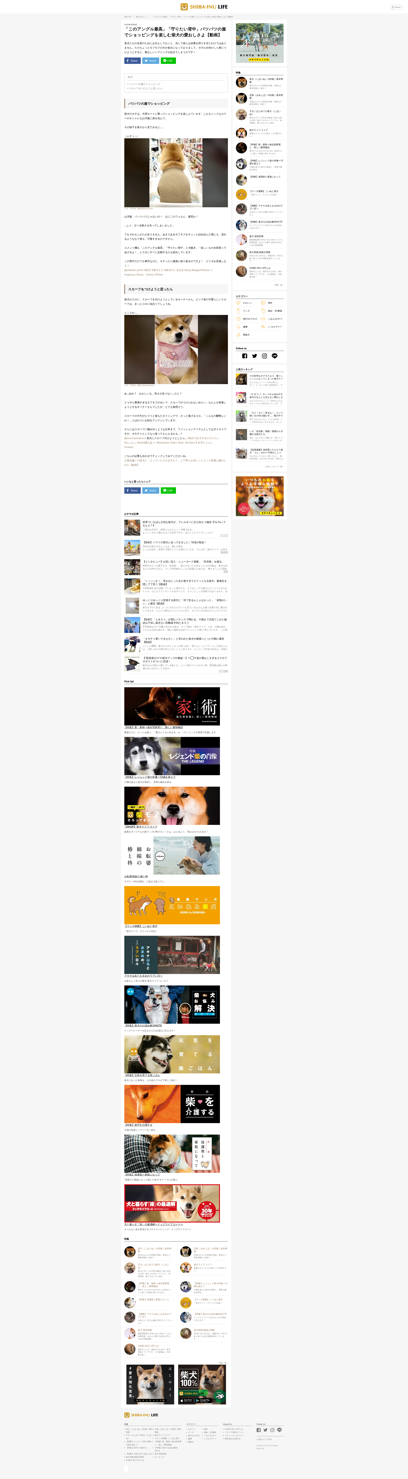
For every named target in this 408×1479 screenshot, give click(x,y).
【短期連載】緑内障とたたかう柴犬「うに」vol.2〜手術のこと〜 (266, 451)
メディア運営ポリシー (234, 1432)
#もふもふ (130, 442)
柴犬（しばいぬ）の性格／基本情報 (139, 1430)
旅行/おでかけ (250, 318)
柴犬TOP (127, 17)
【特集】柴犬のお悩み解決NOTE (166, 1449)
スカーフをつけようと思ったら (146, 88)
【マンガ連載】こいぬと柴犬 (167, 1438)
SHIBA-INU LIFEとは (135, 1460)
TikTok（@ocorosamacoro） (143, 385)
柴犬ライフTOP (265, 1439)
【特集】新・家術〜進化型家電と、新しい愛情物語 (168, 1443)
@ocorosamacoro (135, 438)
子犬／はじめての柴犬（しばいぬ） (139, 1436)
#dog (187, 270)
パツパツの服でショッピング (144, 84)
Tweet (152, 60)
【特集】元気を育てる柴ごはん (139, 1454)
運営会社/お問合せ (233, 1438)
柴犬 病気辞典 (161, 1454)
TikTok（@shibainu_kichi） (142, 208)
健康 (245, 326)
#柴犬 (147, 270)
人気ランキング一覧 (273, 466)
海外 (270, 302)
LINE (170, 60)
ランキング (159, 1457)
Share (134, 60)
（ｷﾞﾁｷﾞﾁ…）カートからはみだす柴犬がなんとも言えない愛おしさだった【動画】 (266, 396)
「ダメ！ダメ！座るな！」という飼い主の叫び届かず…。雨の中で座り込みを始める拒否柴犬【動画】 (266, 414)
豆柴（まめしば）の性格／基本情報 (168, 1430)
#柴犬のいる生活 (174, 270)
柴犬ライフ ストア (162, 1435)
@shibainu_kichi (133, 270)
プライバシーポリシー (234, 1435)
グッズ (246, 310)
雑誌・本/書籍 (275, 310)
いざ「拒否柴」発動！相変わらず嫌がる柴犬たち (266, 432)
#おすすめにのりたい (207, 438)
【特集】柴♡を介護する (136, 1448)
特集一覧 (222, 1363)
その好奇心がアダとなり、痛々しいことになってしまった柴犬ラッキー (266, 377)
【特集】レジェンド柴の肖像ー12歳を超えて (139, 1443)
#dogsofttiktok (201, 270)
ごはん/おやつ (275, 318)
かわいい (143, 17)
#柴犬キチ (157, 270)
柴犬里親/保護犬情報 (135, 1457)
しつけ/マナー (275, 326)
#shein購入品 (144, 442)
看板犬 (246, 334)
